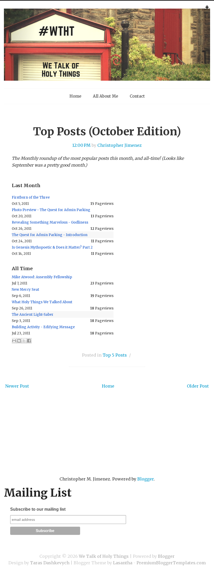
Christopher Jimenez (119, 145)
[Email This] (14, 340)
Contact (137, 96)
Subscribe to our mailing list (38, 509)
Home (75, 96)
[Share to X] (24, 340)
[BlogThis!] (19, 340)
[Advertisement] (107, 440)
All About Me (105, 96)
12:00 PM (81, 145)
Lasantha (122, 562)
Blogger (145, 479)
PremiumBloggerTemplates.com (171, 562)
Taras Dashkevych (49, 562)
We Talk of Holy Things (104, 556)
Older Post (198, 386)
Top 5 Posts (115, 355)
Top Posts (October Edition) (107, 131)
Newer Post (17, 386)
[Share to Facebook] (29, 340)
